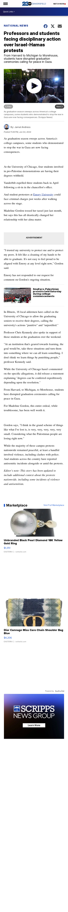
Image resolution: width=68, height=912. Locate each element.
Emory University (43, 194)
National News (16, 25)
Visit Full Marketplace (53, 505)
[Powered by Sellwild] (59, 691)
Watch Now (58, 4)
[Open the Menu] (5, 4)
